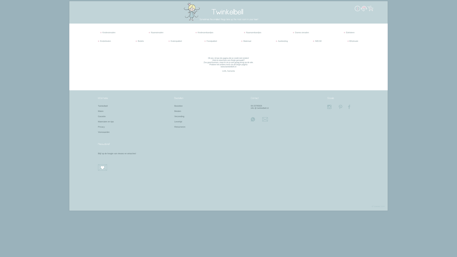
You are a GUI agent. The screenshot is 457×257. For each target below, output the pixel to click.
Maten (100, 111)
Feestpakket (211, 41)
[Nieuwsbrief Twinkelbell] (122, 167)
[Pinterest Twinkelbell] (342, 107)
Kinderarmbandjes (205, 33)
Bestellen (178, 106)
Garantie (102, 116)
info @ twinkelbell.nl (260, 108)
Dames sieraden (301, 33)
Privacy (101, 127)
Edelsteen (350, 33)
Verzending (179, 116)
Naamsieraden (156, 33)
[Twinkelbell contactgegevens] (364, 11)
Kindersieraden (108, 33)
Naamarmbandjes (253, 33)
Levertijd (178, 122)
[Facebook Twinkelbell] (351, 107)
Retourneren (179, 127)
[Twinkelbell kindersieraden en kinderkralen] (204, 23)
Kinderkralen (105, 41)
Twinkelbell (103, 106)
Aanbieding (282, 41)
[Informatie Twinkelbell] (357, 11)
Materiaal (246, 41)
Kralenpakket (176, 41)
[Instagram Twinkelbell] (330, 107)
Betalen (177, 111)
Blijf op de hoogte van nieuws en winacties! (117, 153)
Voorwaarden (103, 132)
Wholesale (353, 41)
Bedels (140, 41)
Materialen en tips (106, 122)
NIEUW (318, 41)
